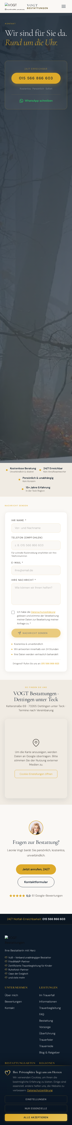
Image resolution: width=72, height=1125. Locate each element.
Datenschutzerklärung (40, 1090)
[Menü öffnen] (63, 6)
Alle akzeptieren (36, 1117)
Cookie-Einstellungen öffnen (36, 774)
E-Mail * (17, 562)
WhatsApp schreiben (39, 100)
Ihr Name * (18, 520)
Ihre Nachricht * (23, 580)
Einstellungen (36, 1099)
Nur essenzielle (36, 1108)
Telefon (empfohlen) (27, 537)
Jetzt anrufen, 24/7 (36, 869)
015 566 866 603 (36, 78)
